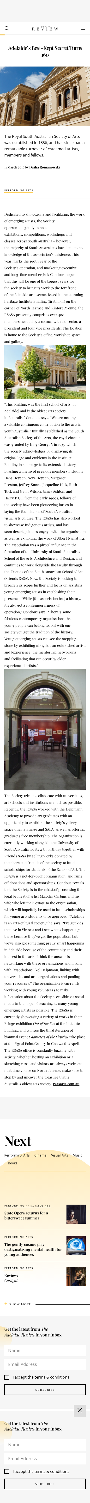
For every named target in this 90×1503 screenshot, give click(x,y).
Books (12, 1163)
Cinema (40, 1155)
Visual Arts (59, 1155)
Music (77, 1155)
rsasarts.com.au (66, 1083)
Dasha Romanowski (44, 167)
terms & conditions (52, 1377)
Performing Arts (18, 190)
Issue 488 (43, 1205)
